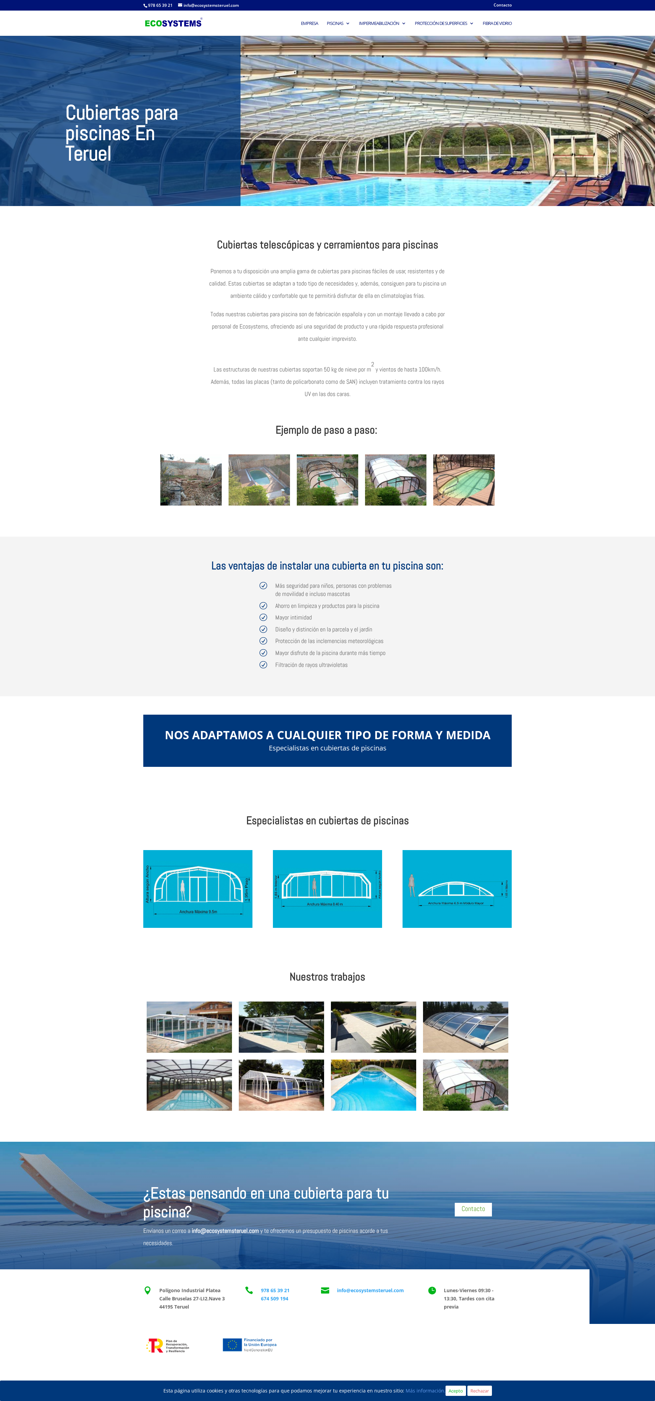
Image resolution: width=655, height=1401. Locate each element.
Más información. (426, 1390)
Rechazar (479, 1391)
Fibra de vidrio (497, 23)
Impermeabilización (379, 23)
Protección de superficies (441, 23)
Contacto (503, 5)
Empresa (309, 23)
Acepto (456, 1391)
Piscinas (335, 23)
